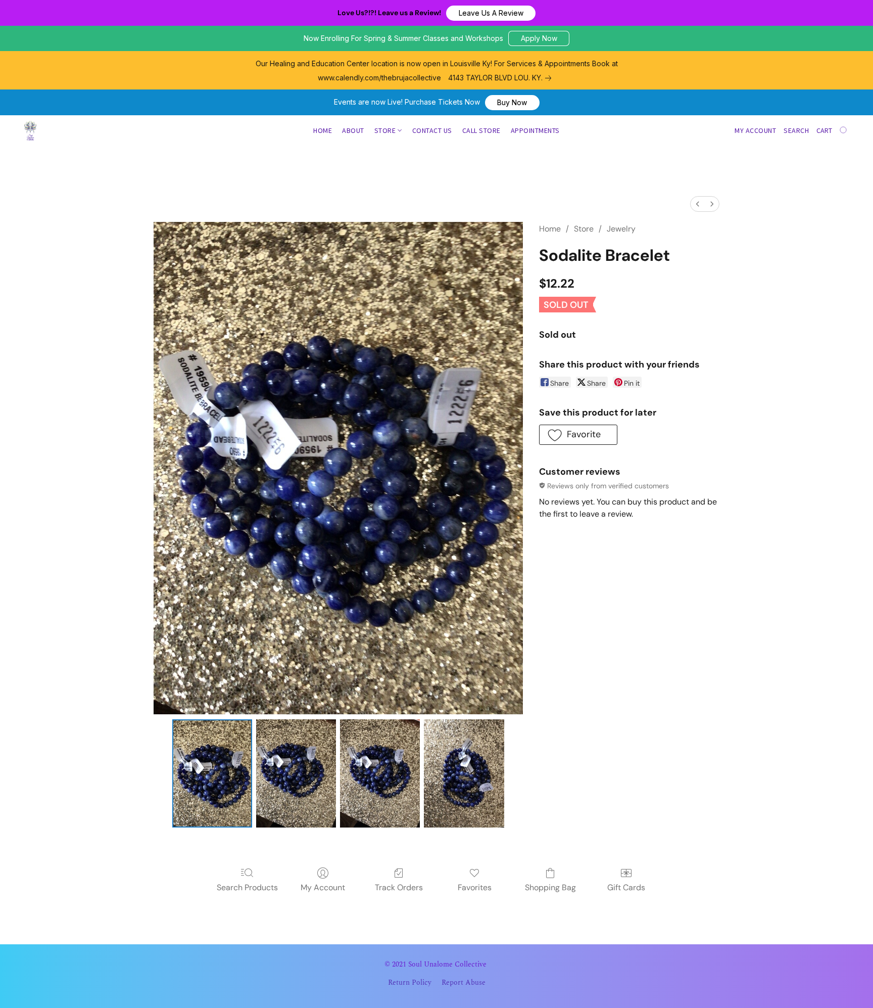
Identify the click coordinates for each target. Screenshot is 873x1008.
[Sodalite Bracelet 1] (296, 773)
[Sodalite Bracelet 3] (464, 773)
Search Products (247, 887)
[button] (491, 13)
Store (386, 130)
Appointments (535, 130)
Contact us (432, 130)
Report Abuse (464, 983)
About (353, 130)
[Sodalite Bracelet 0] (212, 773)
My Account (323, 887)
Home (322, 130)
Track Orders (399, 887)
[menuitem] (698, 204)
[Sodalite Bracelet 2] (380, 773)
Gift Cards (626, 887)
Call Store (481, 130)
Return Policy (409, 983)
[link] (501, 78)
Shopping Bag (550, 887)
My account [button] (755, 130)
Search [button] (796, 130)
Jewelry (621, 228)
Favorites (475, 887)
